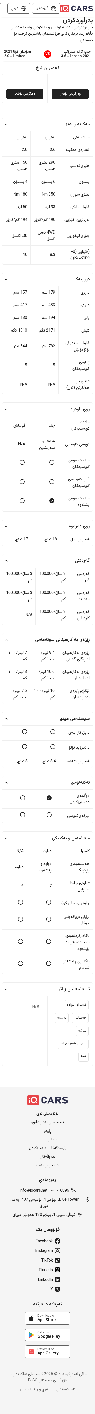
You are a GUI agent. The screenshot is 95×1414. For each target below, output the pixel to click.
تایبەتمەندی (65, 1390)
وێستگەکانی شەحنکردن (47, 1148)
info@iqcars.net (33, 1191)
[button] (47, 124)
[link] (47, 1318)
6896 (64, 1191)
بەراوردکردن (48, 1140)
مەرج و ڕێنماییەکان (35, 1390)
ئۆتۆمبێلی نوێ (47, 1114)
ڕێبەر (47, 1131)
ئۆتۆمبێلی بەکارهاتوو (47, 1122)
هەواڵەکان (48, 1157)
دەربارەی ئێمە (47, 1166)
